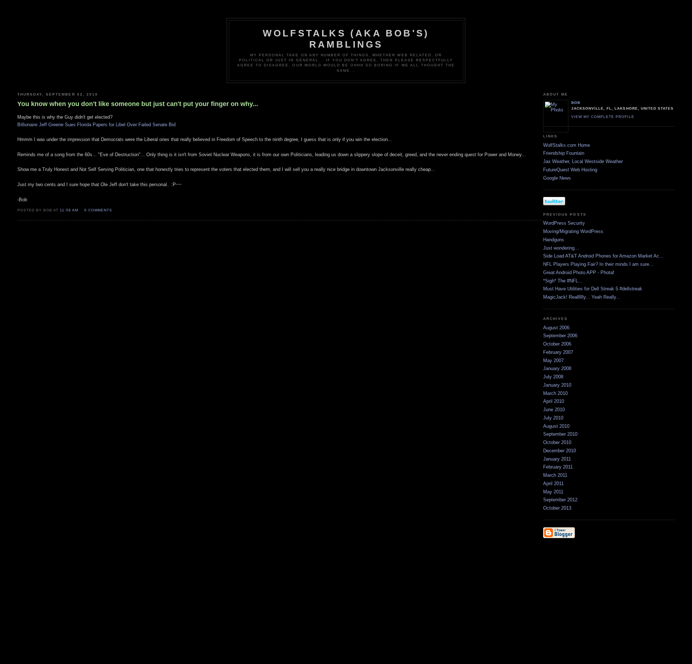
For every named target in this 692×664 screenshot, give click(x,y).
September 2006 (560, 335)
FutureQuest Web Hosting (570, 169)
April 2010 (553, 401)
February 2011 (558, 467)
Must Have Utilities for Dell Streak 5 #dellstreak (592, 288)
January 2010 (557, 385)
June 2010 (554, 409)
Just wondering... (561, 248)
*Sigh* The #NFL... (562, 280)
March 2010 (555, 393)
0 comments (98, 210)
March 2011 (555, 475)
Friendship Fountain (563, 153)
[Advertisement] (564, 588)
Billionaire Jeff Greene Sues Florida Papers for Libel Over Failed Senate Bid (96, 124)
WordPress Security (564, 223)
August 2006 (556, 327)
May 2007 (553, 360)
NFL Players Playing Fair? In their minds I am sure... (598, 264)
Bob (575, 103)
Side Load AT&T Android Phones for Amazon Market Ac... (603, 256)
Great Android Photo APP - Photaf (578, 272)
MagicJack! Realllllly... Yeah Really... (581, 297)
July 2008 (553, 376)
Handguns (553, 239)
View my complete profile (602, 117)
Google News (557, 178)
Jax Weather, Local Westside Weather (583, 161)
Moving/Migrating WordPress (573, 231)
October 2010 (557, 442)
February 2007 (558, 352)
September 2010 (560, 434)
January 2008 (557, 368)
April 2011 (553, 483)
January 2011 (557, 459)
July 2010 (553, 418)
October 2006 (557, 344)
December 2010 (559, 450)
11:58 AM (69, 210)
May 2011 (553, 491)
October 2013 (557, 508)
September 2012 (560, 499)
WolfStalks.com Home (566, 145)
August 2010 (556, 426)
